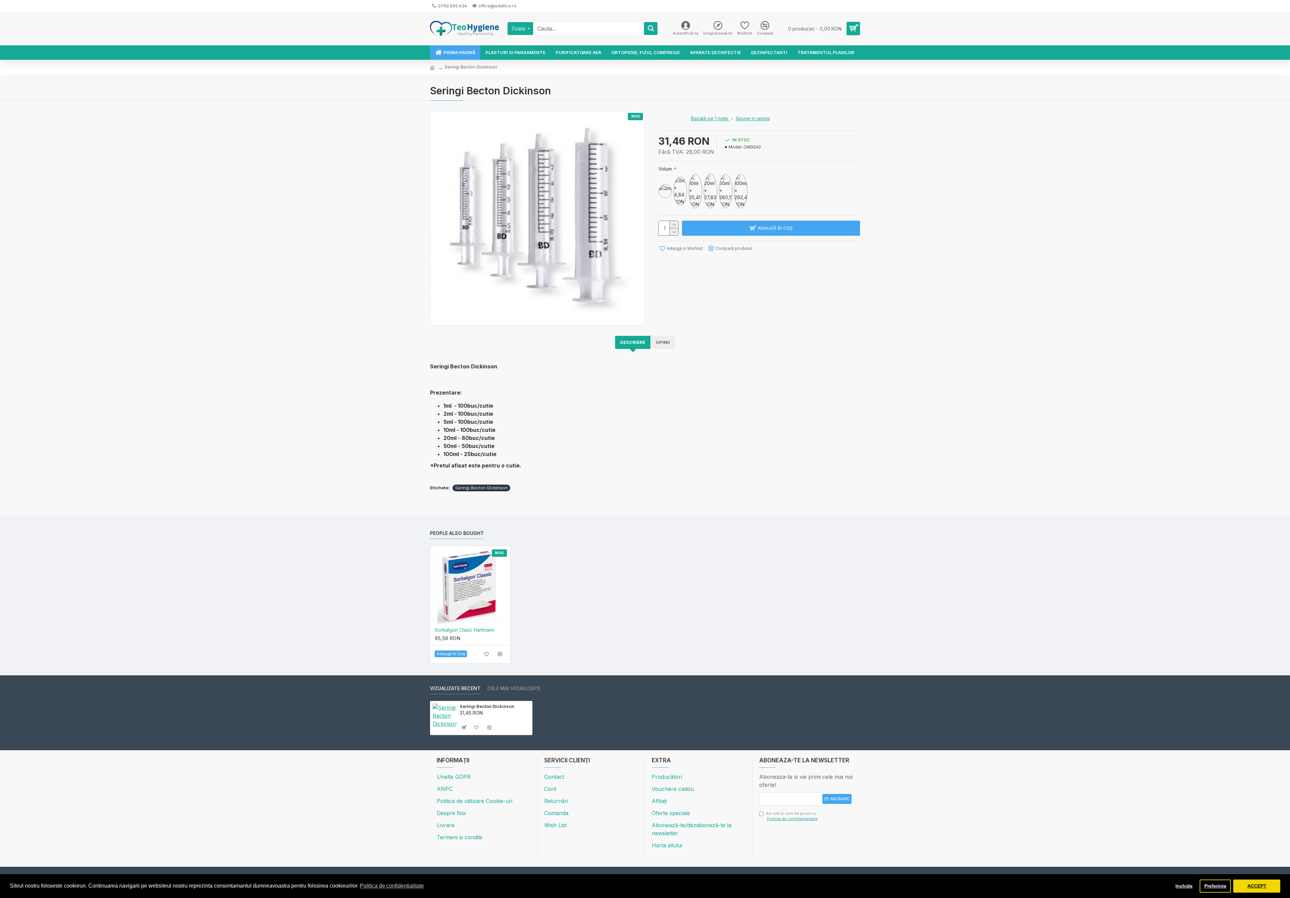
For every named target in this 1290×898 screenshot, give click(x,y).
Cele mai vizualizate (513, 688)
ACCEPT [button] (1256, 886)
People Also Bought (457, 533)
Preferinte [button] (1215, 886)
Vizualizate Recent (455, 688)
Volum (665, 169)
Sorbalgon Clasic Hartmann (464, 630)
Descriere (632, 342)
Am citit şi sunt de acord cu (792, 816)
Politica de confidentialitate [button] (392, 886)
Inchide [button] (1184, 886)
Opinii (663, 342)
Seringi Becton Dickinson (481, 487)
